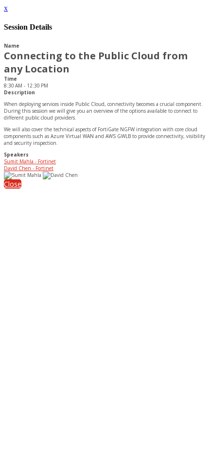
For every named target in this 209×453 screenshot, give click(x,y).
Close (12, 184)
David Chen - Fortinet (28, 168)
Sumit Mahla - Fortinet (30, 161)
